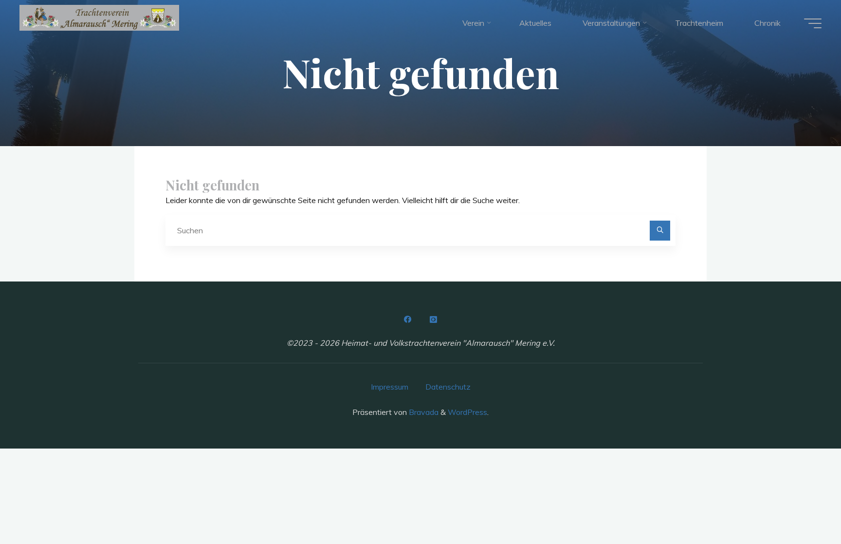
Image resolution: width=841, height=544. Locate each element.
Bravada (423, 412)
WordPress (467, 412)
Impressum (389, 387)
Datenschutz (448, 387)
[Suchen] (660, 231)
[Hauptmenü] (813, 23)
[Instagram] (433, 319)
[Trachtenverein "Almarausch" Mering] (99, 18)
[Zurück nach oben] (803, 506)
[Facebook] (408, 319)
